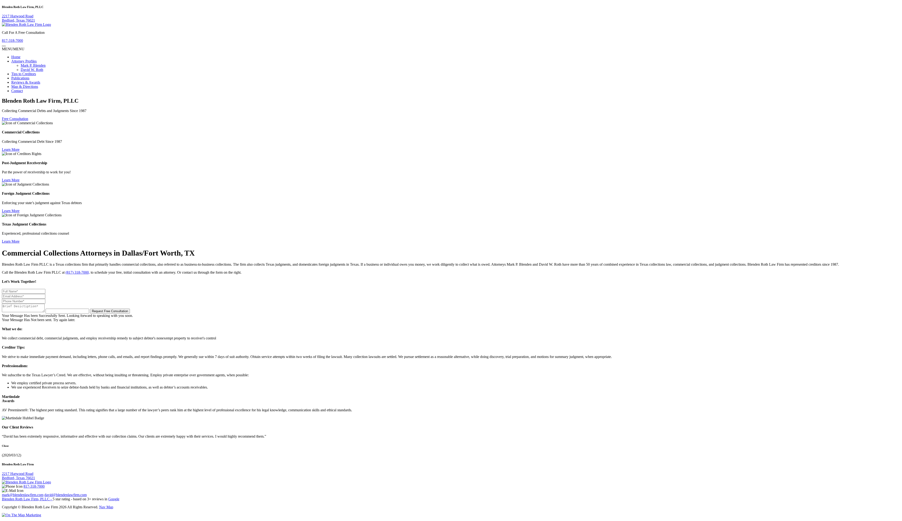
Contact (17, 91)
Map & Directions (24, 87)
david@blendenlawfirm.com (65, 495)
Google (113, 499)
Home (15, 57)
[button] (13, 49)
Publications (20, 78)
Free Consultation (15, 119)
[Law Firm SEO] (21, 515)
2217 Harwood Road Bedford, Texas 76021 (18, 18)
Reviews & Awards (25, 82)
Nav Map (106, 507)
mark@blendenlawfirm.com (22, 495)
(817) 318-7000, (78, 272)
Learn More (10, 150)
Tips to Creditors (23, 74)
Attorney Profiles (24, 61)
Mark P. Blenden (33, 65)
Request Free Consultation (110, 311)
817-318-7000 (12, 41)
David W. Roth (32, 70)
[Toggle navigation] (4, 46)
